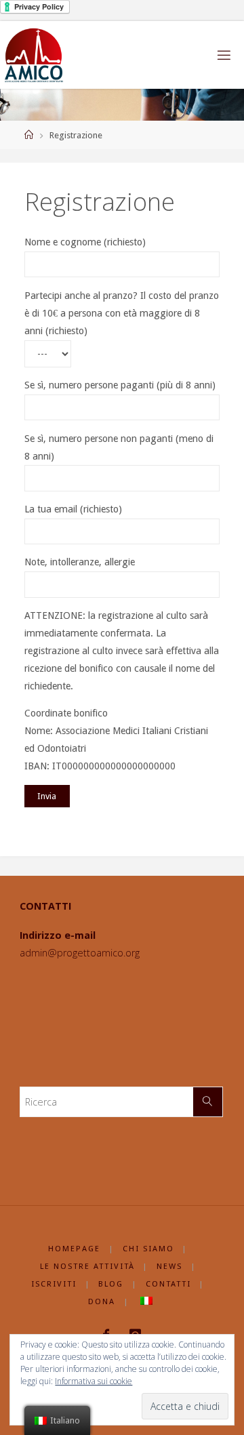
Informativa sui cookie (93, 1381)
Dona (101, 1301)
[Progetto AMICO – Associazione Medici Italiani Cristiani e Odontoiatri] (34, 54)
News (169, 1266)
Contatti (168, 1284)
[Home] (28, 135)
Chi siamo (148, 1248)
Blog (110, 1284)
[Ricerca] (207, 1101)
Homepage (74, 1248)
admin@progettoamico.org (80, 952)
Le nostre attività (87, 1266)
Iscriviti (54, 1284)
